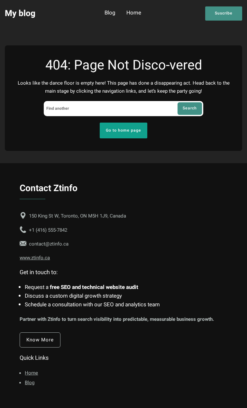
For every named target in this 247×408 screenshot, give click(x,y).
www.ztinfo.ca (35, 257)
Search (190, 108)
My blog (20, 13)
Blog (110, 13)
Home (133, 13)
